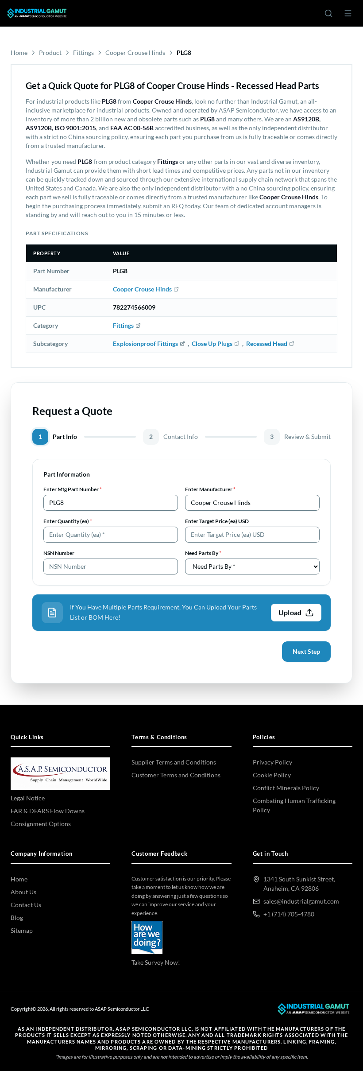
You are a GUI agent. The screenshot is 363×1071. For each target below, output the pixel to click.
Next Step (306, 651)
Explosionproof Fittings (145, 343)
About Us (23, 892)
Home (19, 52)
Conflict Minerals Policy (286, 788)
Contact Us (26, 904)
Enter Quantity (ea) (67, 521)
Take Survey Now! (155, 962)
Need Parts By (203, 553)
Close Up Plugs (212, 343)
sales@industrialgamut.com (301, 901)
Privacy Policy (272, 762)
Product (50, 52)
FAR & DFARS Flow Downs (48, 811)
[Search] (328, 13)
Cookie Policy (272, 775)
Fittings (83, 52)
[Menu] (348, 13)
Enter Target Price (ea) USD (217, 521)
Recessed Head (266, 343)
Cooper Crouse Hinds (135, 52)
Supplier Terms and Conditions (173, 762)
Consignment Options (41, 823)
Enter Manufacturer (210, 489)
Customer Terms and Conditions (175, 775)
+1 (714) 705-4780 (288, 914)
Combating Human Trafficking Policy (294, 805)
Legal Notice (28, 798)
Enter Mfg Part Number (72, 489)
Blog (17, 917)
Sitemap (22, 930)
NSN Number (58, 553)
